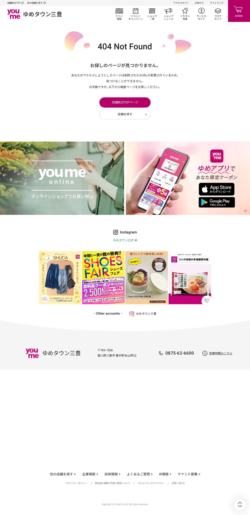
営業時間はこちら (220, 353)
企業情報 (88, 474)
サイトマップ (216, 3)
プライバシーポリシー (76, 483)
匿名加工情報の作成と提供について (112, 483)
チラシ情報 (119, 14)
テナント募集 (187, 474)
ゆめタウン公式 (123, 240)
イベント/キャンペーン (135, 14)
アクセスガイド (181, 3)
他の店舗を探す (34, 3)
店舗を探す (125, 114)
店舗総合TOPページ (125, 102)
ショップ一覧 (152, 14)
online (239, 11)
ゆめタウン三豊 (146, 314)
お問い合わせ (178, 483)
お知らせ (199, 3)
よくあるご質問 (138, 474)
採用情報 (111, 474)
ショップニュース (168, 14)
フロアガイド (218, 14)
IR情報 (164, 474)
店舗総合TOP (13, 3)
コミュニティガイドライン (151, 483)
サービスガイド (201, 14)
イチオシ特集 (185, 14)
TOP (240, 505)
